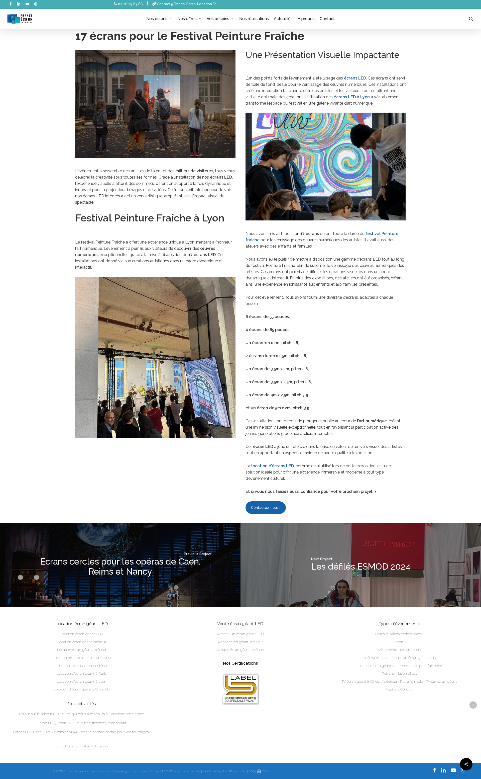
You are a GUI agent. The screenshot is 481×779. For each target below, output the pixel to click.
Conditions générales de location (82, 746)
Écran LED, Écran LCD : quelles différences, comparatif (82, 723)
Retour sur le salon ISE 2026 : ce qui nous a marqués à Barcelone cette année (82, 714)
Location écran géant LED (81, 634)
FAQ (252, 771)
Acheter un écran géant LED (240, 634)
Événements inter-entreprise (399, 649)
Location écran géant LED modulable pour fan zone (399, 665)
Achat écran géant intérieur (240, 642)
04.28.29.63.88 (130, 4)
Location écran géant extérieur (81, 649)
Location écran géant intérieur (81, 642)
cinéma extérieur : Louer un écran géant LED (399, 657)
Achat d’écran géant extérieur (240, 649)
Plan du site (237, 771)
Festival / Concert (399, 689)
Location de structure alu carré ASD (82, 657)
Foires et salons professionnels (399, 634)
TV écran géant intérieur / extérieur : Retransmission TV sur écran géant (399, 681)
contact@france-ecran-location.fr (186, 4)
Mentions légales (215, 771)
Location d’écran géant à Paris (81, 673)
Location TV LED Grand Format (81, 665)
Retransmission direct (399, 673)
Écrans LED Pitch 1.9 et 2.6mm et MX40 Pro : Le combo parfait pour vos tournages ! (81, 732)
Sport (399, 642)
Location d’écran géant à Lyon (81, 681)
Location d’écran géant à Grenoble (82, 689)
